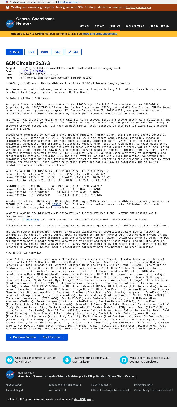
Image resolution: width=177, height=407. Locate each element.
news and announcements (99, 34)
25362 (56, 204)
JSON (44, 52)
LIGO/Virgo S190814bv (32, 71)
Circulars (115, 26)
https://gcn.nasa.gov (138, 7)
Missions (84, 26)
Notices (99, 26)
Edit (75, 52)
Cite (57, 52)
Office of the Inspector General (109, 390)
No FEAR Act (55, 390)
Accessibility (13, 390)
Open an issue (81, 361)
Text (31, 52)
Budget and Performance (63, 384)
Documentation (134, 26)
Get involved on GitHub (144, 361)
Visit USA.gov (82, 399)
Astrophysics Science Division (59, 376)
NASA (89, 376)
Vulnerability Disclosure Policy (152, 390)
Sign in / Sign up (159, 26)
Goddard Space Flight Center (115, 376)
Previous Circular (24, 337)
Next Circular (51, 337)
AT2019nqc (30, 219)
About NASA (13, 384)
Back (16, 52)
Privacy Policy (142, 384)
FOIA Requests (99, 384)
